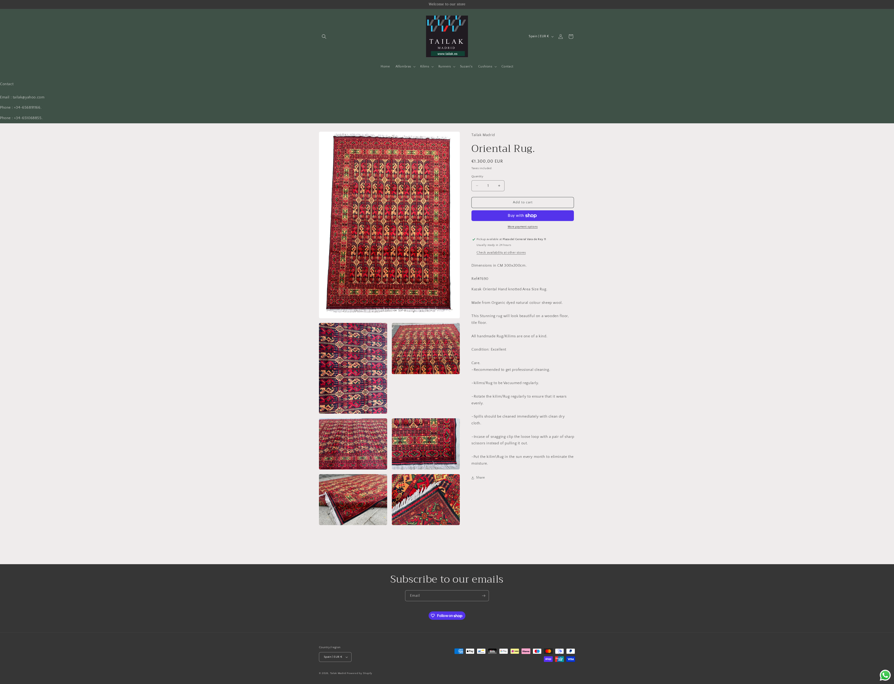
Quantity (477, 176)
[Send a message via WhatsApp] (885, 675)
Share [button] (480, 477)
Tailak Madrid (338, 673)
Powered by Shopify (359, 673)
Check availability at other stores (501, 253)
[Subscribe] (483, 595)
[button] (324, 36)
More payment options (523, 226)
